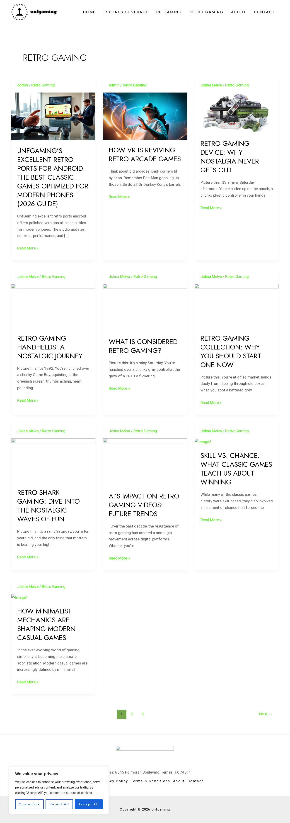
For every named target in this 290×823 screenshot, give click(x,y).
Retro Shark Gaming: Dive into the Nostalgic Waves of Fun (48, 506)
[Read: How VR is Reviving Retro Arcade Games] (145, 115)
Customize (29, 804)
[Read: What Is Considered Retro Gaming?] (145, 307)
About (238, 12)
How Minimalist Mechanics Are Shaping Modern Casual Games (46, 624)
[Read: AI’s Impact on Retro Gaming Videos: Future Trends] (145, 461)
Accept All (88, 804)
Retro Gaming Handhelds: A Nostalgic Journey (49, 347)
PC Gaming (169, 12)
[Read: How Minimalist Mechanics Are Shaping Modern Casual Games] (19, 597)
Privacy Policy (114, 781)
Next (266, 714)
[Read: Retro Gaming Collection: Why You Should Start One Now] (237, 305)
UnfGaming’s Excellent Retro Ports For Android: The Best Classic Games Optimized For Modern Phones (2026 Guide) (52, 177)
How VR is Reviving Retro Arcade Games (145, 154)
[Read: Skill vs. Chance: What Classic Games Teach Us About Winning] (203, 441)
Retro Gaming (206, 12)
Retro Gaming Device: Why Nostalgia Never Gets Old (230, 157)
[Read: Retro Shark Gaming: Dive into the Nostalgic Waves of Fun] (53, 460)
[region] (59, 790)
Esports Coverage (126, 12)
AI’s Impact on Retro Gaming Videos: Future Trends (144, 505)
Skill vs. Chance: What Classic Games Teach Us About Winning (236, 469)
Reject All (59, 804)
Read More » (27, 247)
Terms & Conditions (150, 781)
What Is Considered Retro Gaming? (143, 346)
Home (89, 12)
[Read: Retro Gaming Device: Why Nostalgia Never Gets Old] (237, 112)
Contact (264, 12)
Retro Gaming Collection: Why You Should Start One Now (231, 351)
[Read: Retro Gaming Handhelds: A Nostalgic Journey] (53, 305)
